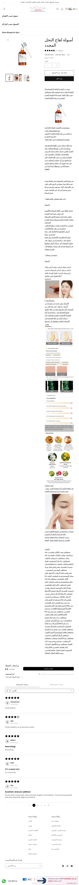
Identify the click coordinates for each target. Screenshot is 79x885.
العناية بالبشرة (32, 840)
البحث (30, 821)
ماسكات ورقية (32, 844)
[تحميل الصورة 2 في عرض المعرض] (18, 78)
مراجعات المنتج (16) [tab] (22, 684)
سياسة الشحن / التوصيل (59, 830)
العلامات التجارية (33, 830)
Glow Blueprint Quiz (10, 32)
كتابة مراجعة (48, 669)
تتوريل (30, 826)
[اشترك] (40, 865)
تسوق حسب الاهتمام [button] (10, 16)
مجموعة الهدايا (32, 854)
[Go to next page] (49, 805)
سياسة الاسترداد (56, 844)
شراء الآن (59, 79)
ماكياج (30, 835)
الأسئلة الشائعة (56, 826)
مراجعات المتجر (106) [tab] (56, 684)
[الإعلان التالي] (75, 2)
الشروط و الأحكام (57, 835)
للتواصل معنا (55, 849)
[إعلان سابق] (4, 2)
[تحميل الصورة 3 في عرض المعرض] (26, 78)
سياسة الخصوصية (57, 840)
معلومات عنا (55, 821)
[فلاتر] (7, 691)
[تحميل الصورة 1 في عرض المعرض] (9, 78)
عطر (29, 849)
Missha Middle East (41, 883)
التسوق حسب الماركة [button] (10, 24)
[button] (4, 9)
